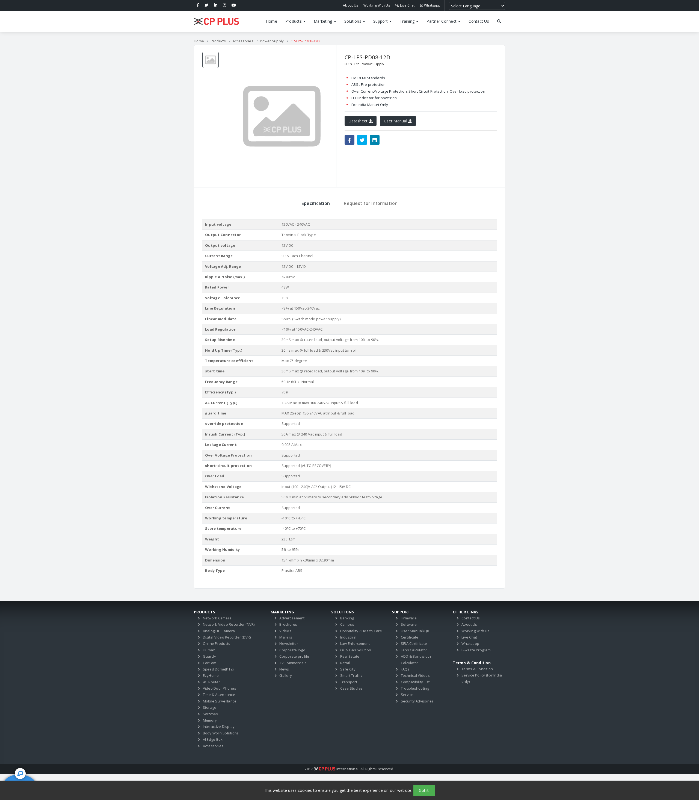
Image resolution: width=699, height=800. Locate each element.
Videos (285, 630)
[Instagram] (224, 5)
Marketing (323, 21)
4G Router (211, 682)
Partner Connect (442, 21)
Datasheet (358, 120)
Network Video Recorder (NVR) (229, 624)
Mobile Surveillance (220, 701)
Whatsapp (431, 5)
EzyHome (211, 675)
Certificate (410, 637)
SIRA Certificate (414, 643)
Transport (348, 682)
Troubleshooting (415, 688)
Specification (315, 203)
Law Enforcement (355, 643)
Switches (210, 713)
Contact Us (479, 21)
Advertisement (291, 618)
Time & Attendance (219, 694)
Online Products (216, 643)
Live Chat (407, 5)
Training (408, 21)
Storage (210, 707)
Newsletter (288, 643)
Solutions (353, 21)
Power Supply (272, 41)
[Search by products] (499, 21)
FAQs (405, 669)
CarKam (210, 662)
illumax (209, 650)
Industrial (348, 637)
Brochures (288, 624)
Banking (347, 618)
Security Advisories (417, 701)
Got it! (424, 790)
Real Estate (350, 656)
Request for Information (371, 203)
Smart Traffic (351, 675)
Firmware (409, 618)
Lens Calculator (414, 650)
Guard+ (209, 656)
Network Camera (217, 618)
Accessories (243, 41)
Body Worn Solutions (221, 733)
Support (381, 21)
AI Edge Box (213, 739)
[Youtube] (234, 5)
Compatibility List (415, 682)
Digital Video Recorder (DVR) (227, 637)
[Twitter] (206, 5)
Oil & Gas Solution (355, 650)
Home (271, 21)
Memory (210, 720)
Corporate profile (294, 656)
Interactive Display (219, 726)
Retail (345, 662)
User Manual (396, 120)
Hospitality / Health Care (361, 630)
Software (409, 624)
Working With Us (376, 5)
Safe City (348, 669)
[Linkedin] (215, 5)
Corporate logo (292, 650)
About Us (350, 5)
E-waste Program (476, 650)
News (284, 669)
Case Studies (351, 688)
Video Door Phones (219, 688)
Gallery (285, 675)
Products (294, 21)
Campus (347, 624)
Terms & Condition (477, 668)
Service (407, 694)
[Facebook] (198, 5)
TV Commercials (293, 662)
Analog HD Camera (219, 630)
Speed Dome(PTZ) (218, 669)
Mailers (285, 637)
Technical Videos (415, 675)
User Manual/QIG (416, 630)
